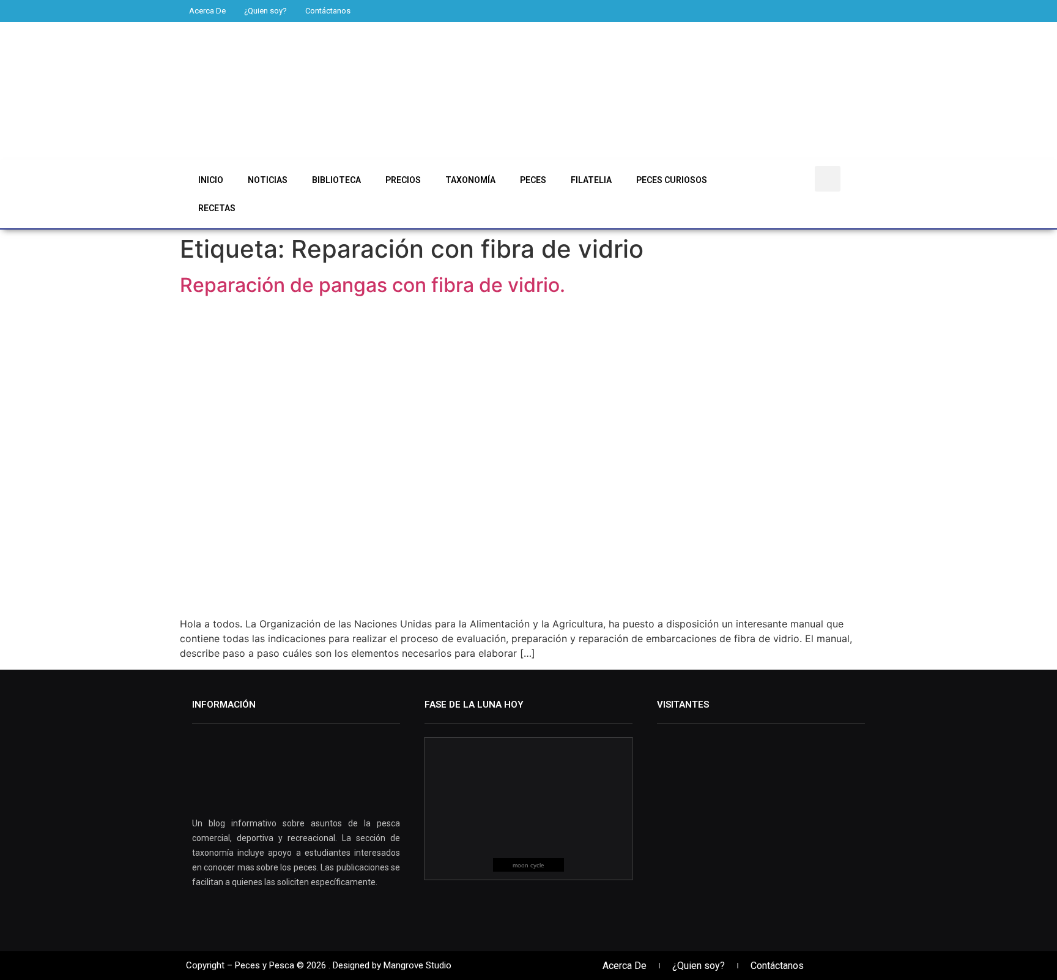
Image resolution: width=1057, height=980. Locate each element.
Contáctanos (327, 10)
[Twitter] (710, 11)
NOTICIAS (267, 180)
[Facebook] (690, 11)
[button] (827, 179)
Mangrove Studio (417, 965)
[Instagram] (731, 11)
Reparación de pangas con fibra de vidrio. (372, 285)
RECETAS (217, 208)
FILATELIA (591, 180)
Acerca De (207, 10)
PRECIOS (403, 180)
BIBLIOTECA (336, 180)
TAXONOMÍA (470, 180)
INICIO (210, 180)
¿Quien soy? (265, 10)
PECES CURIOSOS (671, 180)
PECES (533, 180)
